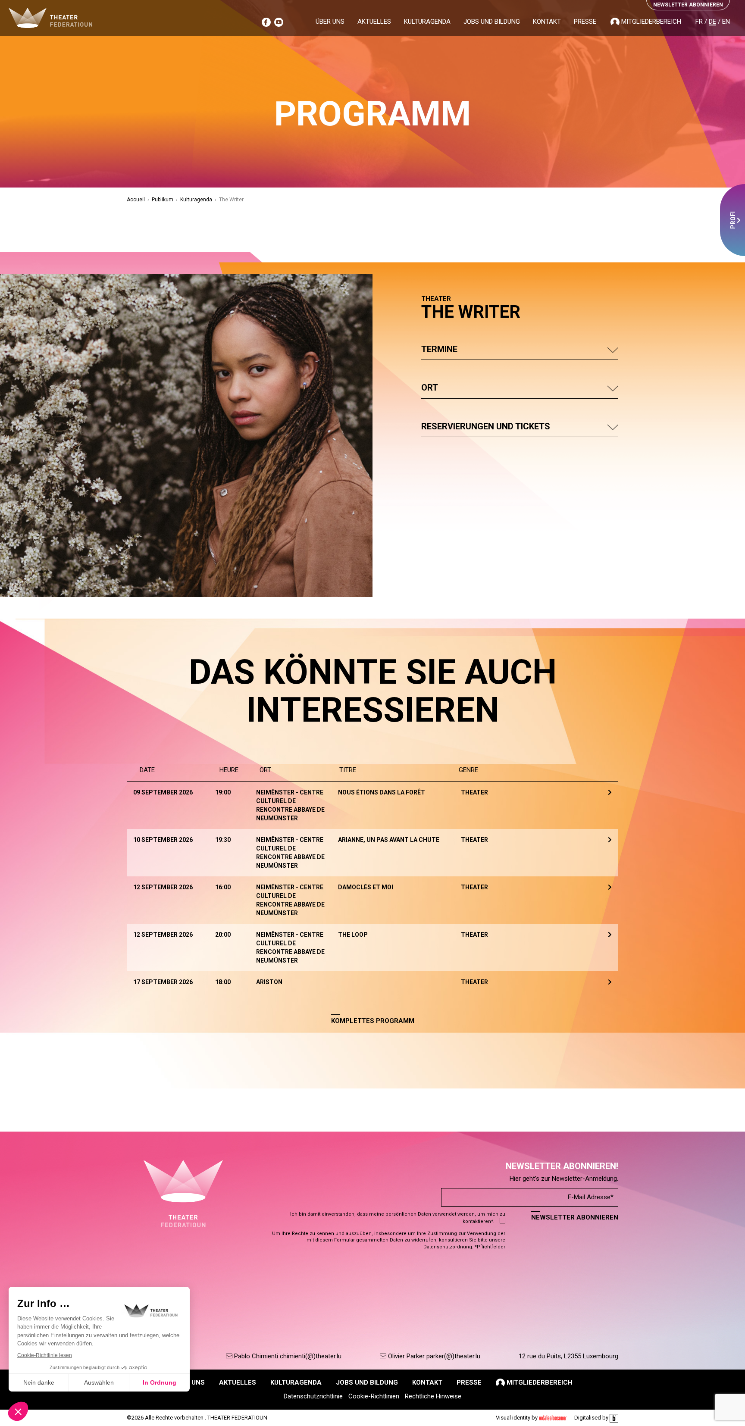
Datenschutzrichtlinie (313, 1396)
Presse (585, 21)
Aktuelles (374, 21)
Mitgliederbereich (650, 21)
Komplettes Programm (372, 1021)
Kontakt (547, 21)
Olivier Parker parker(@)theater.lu (433, 1356)
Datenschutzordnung (447, 1247)
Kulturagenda (427, 21)
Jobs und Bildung (491, 21)
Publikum (162, 200)
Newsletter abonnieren (574, 1217)
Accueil (136, 200)
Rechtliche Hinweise (433, 1396)
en (726, 21)
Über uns (330, 21)
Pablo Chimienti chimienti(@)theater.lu (286, 1356)
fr (699, 21)
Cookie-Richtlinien (373, 1396)
